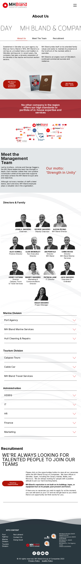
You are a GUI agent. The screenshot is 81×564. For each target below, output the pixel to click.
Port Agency (5, 536)
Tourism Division (5, 545)
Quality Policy (47, 561)
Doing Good (18, 540)
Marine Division (5, 540)
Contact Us (17, 537)
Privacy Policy (34, 561)
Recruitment (18, 535)
